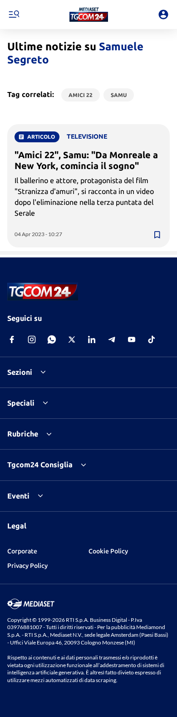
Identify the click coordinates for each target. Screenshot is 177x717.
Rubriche (22, 434)
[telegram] (111, 339)
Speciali (20, 403)
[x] (71, 339)
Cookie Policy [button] (108, 551)
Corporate (22, 551)
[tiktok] (151, 339)
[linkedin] (91, 339)
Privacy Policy (27, 565)
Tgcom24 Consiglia (40, 464)
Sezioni (19, 372)
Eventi (18, 496)
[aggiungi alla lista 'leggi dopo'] (157, 234)
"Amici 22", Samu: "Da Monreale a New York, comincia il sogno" (86, 160)
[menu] (13, 14)
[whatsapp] (51, 339)
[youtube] (131, 339)
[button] (88, 14)
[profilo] (163, 14)
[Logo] (88, 14)
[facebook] (11, 339)
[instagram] (31, 339)
